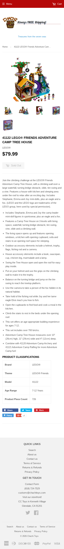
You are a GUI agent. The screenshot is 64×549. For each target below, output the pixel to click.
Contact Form (32, 484)
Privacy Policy (32, 472)
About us (32, 454)
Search (32, 450)
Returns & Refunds (32, 467)
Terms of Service (32, 463)
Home (5, 47)
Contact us (32, 458)
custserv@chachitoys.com (32, 492)
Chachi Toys (33, 536)
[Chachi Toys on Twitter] (27, 513)
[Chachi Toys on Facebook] (36, 513)
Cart (59, 4)
